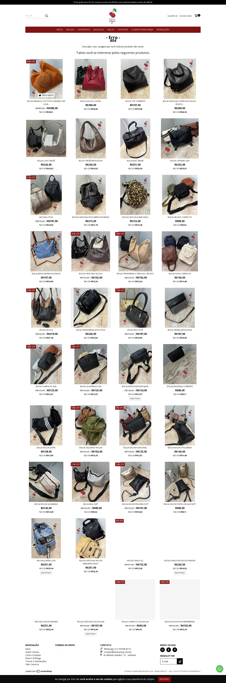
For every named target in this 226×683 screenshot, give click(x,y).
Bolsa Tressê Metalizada (91, 160)
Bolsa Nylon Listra (46, 447)
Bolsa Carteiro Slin (179, 160)
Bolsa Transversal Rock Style (90, 330)
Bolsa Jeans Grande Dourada (46, 273)
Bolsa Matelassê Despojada (135, 386)
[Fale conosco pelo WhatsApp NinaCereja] (219, 668)
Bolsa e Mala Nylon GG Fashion (179, 560)
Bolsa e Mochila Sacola (91, 273)
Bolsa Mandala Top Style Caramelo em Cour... (46, 103)
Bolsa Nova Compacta (180, 273)
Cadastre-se (172, 16)
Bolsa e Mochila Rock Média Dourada (90, 217)
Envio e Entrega (33, 658)
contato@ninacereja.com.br (117, 652)
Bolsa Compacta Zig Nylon (135, 621)
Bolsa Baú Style (135, 330)
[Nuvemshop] (38, 672)
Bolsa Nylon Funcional (135, 447)
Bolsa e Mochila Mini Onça (135, 217)
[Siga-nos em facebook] (168, 649)
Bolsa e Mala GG (135, 560)
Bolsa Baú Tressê (135, 160)
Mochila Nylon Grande (46, 621)
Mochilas (99, 29)
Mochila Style (46, 217)
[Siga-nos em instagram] (162, 649)
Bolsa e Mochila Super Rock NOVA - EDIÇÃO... (180, 103)
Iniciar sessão (186, 16)
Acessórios (84, 29)
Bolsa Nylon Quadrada (46, 504)
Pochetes (123, 29)
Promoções (163, 29)
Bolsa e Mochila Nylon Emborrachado (90, 562)
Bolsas (70, 29)
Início (60, 29)
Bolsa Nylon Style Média (180, 447)
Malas (111, 29)
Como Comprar (33, 655)
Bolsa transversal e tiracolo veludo (135, 273)
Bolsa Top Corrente (135, 101)
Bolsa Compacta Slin (46, 386)
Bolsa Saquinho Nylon (90, 447)
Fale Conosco (32, 664)
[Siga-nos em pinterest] (174, 649)
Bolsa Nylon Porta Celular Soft (180, 504)
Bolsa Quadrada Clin (90, 386)
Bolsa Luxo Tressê (46, 160)
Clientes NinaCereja (142, 29)
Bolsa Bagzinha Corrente (180, 386)
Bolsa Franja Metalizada (180, 330)
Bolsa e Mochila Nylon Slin (90, 621)
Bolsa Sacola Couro (90, 101)
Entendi (164, 679)
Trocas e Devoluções (36, 661)
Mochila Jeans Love (46, 560)
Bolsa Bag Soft (90, 504)
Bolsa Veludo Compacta (180, 217)
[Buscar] (46, 15)
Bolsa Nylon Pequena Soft (135, 504)
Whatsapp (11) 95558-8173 (117, 648)
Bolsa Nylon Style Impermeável (180, 621)
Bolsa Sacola (46, 330)
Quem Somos (32, 652)
